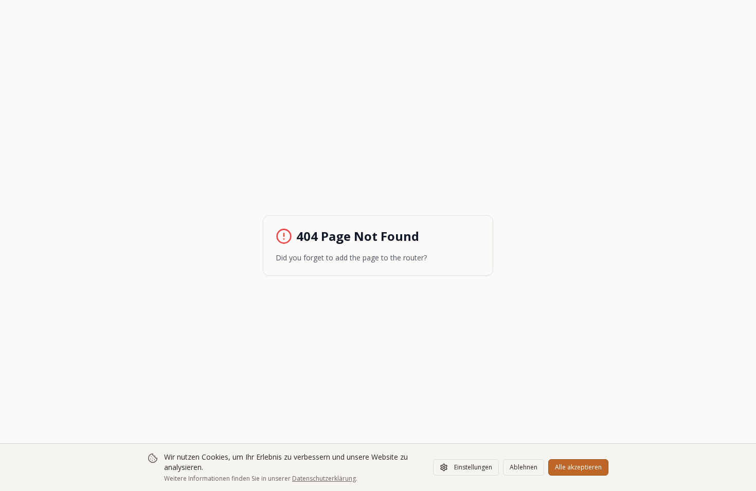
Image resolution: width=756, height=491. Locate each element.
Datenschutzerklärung (324, 478)
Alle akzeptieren (578, 467)
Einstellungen (473, 467)
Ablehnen (523, 467)
